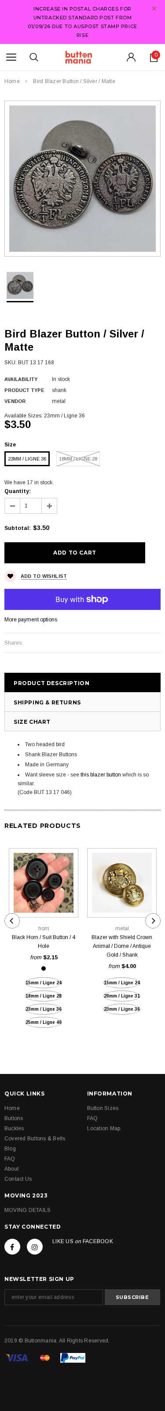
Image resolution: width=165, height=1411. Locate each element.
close (154, 9)
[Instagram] (35, 1247)
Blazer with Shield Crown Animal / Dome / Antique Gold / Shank (122, 946)
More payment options (30, 620)
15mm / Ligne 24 (44, 982)
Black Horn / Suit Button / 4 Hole (43, 941)
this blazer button (101, 775)
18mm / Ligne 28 (78, 458)
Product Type (24, 390)
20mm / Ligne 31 (122, 996)
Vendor (15, 401)
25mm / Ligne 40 (44, 1022)
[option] (82, 178)
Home (12, 81)
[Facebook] (12, 1247)
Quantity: (17, 491)
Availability (20, 379)
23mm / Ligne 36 (27, 458)
